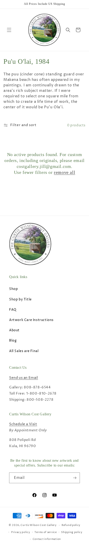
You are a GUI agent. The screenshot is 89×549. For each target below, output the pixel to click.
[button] (9, 30)
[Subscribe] (75, 477)
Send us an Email (23, 377)
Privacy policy (20, 532)
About (14, 330)
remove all (64, 172)
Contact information (47, 539)
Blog (12, 340)
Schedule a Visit (23, 424)
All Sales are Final (24, 351)
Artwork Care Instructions (31, 320)
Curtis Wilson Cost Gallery (38, 525)
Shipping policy (71, 532)
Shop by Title (20, 299)
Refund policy (71, 525)
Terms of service (45, 532)
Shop (13, 289)
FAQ (12, 310)
